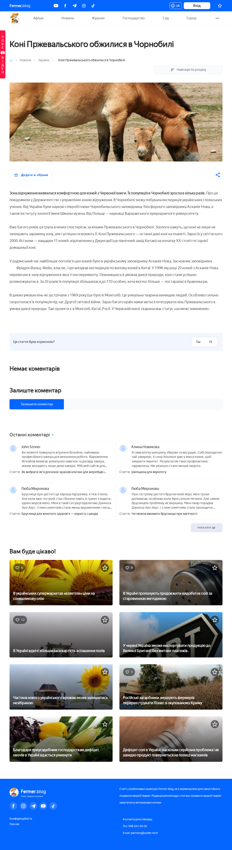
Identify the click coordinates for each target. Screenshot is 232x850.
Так (198, 342)
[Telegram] (74, 5)
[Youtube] (56, 5)
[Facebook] (65, 5)
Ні (210, 342)
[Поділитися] (217, 174)
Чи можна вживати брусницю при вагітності (164, 514)
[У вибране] (105, 568)
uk (177, 6)
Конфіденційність (21, 818)
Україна (43, 60)
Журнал (98, 18)
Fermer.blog (15, 18)
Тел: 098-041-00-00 (135, 826)
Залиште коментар (35, 390)
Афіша (38, 18)
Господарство (134, 18)
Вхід (197, 5)
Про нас (14, 824)
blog (20, 5)
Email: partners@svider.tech (140, 833)
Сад (166, 18)
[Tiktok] (93, 5)
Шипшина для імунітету (148, 472)
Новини (67, 18)
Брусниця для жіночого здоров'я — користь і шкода (60, 514)
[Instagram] (84, 5)
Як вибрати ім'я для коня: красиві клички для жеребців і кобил (63, 472)
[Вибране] (219, 5)
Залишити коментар (37, 404)
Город (191, 18)
